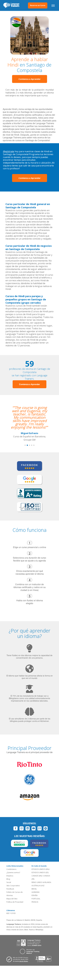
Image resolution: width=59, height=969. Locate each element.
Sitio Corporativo (13, 885)
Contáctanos (11, 869)
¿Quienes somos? (13, 872)
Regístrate (8, 151)
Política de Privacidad (14, 902)
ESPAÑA (35, 895)
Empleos (9, 876)
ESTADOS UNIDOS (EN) (40, 869)
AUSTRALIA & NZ (38, 885)
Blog (8, 879)
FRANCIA (35, 902)
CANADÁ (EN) (37, 876)
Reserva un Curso (37, 5)
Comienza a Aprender (30, 79)
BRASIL (34, 889)
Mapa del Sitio (11, 899)
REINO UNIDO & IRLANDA (41, 882)
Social (8, 882)
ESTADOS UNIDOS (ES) (40, 872)
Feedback (10, 889)
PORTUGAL (36, 899)
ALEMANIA (36, 892)
